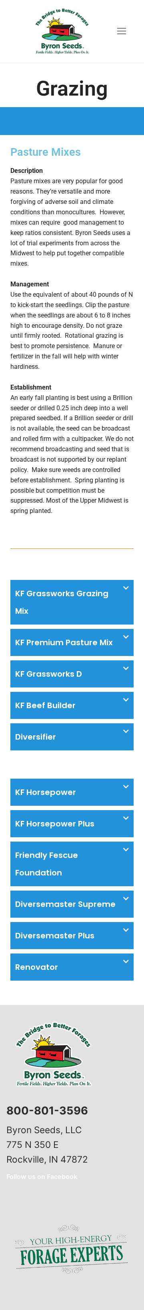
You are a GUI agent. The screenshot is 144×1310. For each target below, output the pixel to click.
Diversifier (35, 736)
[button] (72, 602)
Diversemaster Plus (54, 935)
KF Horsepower (45, 792)
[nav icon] (121, 31)
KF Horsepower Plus (54, 823)
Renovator (36, 967)
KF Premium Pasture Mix (64, 642)
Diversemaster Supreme (65, 904)
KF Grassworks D (48, 673)
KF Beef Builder (45, 705)
